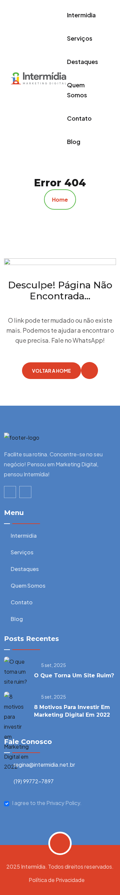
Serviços (79, 38)
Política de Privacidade (57, 879)
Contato (79, 118)
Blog (73, 141)
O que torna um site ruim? (74, 675)
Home (60, 199)
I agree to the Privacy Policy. (47, 803)
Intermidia (81, 15)
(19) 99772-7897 (34, 781)
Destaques (82, 61)
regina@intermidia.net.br (44, 764)
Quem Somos (77, 90)
